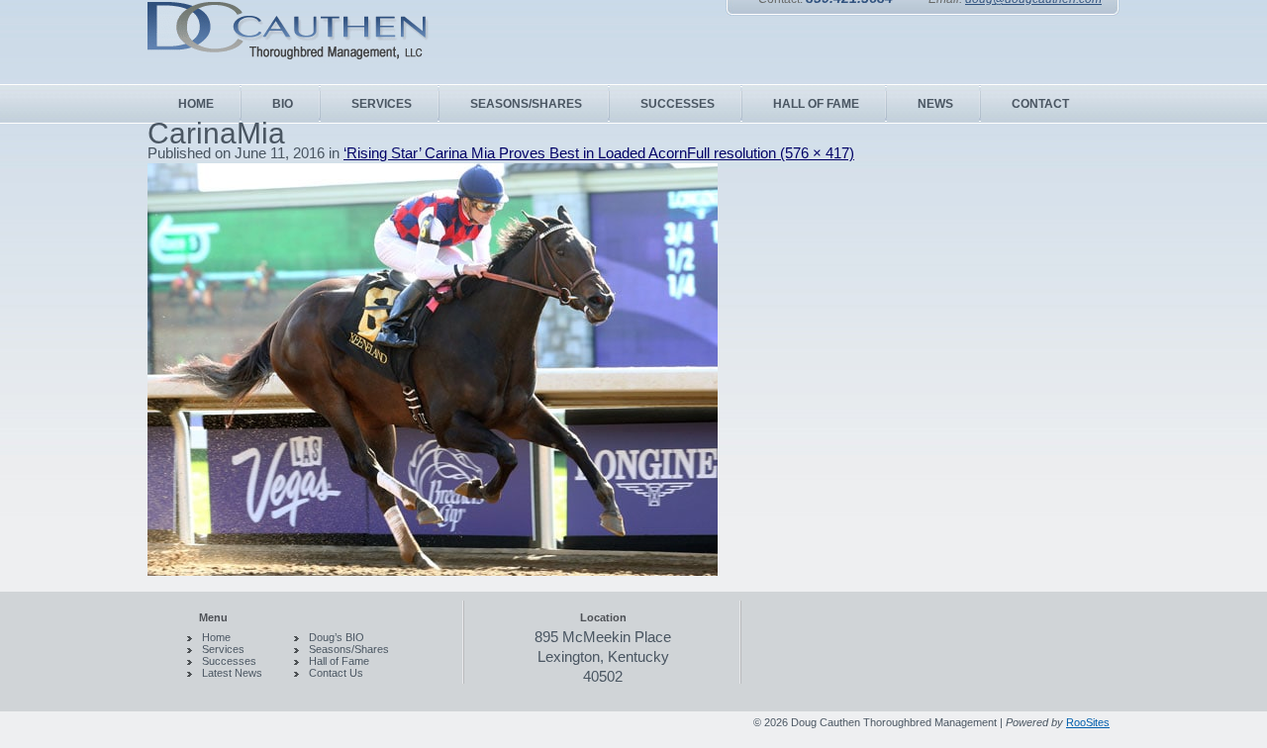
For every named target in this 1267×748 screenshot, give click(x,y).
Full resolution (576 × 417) (770, 152)
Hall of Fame (339, 661)
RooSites (1088, 722)
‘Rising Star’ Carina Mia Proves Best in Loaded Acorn (515, 152)
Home (216, 637)
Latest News (232, 673)
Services (223, 649)
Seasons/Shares (349, 649)
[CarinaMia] (432, 570)
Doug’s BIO (336, 637)
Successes (229, 661)
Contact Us (336, 673)
